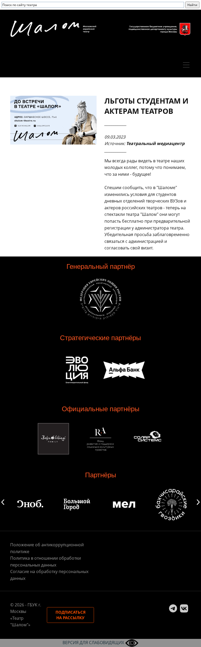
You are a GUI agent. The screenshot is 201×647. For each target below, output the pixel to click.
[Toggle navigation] (187, 65)
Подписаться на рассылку (70, 614)
